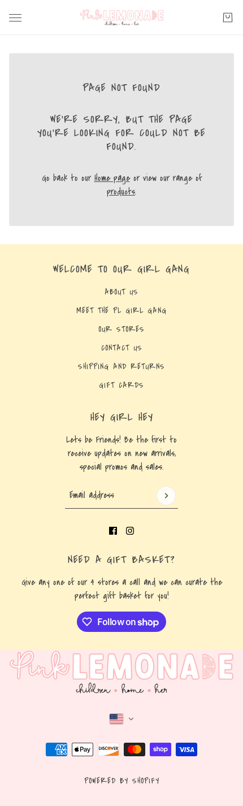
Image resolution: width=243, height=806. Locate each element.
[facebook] (113, 531)
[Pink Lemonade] (122, 17)
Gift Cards (121, 385)
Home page (112, 178)
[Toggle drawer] (15, 17)
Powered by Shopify (121, 781)
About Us (121, 292)
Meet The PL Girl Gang (121, 311)
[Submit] (166, 495)
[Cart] (228, 17)
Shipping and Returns (121, 366)
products (121, 191)
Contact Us (121, 348)
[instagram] (130, 531)
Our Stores (121, 329)
